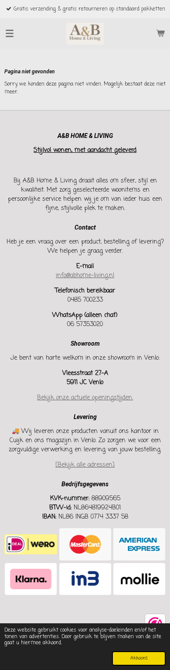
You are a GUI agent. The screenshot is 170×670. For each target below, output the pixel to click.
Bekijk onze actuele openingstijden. (85, 397)
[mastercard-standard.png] (85, 544)
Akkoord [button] (138, 658)
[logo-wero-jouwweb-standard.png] (30, 544)
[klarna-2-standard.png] (30, 579)
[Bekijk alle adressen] (85, 465)
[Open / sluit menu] (9, 33)
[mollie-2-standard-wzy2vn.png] (139, 579)
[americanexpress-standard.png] (139, 544)
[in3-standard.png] (85, 579)
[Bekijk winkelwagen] (160, 33)
